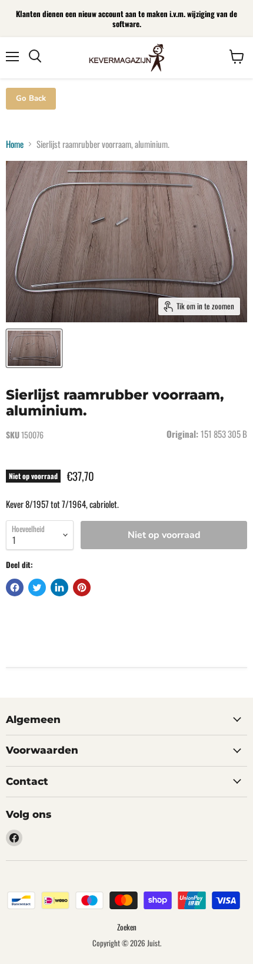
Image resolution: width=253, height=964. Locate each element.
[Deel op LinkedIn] (59, 587)
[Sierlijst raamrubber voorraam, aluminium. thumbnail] (34, 348)
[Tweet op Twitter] (37, 587)
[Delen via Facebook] (15, 587)
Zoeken (127, 927)
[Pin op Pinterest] (82, 587)
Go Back (31, 98)
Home (15, 144)
